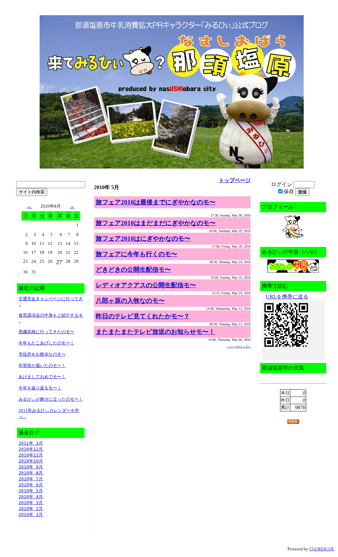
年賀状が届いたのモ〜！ (42, 365)
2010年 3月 (30, 502)
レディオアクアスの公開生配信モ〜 (146, 285)
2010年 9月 (30, 466)
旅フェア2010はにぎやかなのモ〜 (143, 238)
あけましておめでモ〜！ (42, 376)
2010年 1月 (30, 514)
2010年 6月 (30, 484)
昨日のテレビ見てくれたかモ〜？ (143, 316)
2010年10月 (30, 460)
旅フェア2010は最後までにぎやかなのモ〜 (156, 202)
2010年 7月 (30, 478)
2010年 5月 (30, 490)
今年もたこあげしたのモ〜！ (46, 342)
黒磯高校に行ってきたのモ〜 (46, 331)
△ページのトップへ (239, 346)
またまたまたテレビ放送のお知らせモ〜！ (155, 331)
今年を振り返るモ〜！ (39, 387)
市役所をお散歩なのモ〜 (42, 354)
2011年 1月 (30, 443)
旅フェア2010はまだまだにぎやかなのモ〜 (156, 222)
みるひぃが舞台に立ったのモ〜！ (50, 399)
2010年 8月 (30, 472)
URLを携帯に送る (287, 296)
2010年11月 (30, 455)
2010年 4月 (30, 496)
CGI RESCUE (321, 548)
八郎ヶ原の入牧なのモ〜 (130, 300)
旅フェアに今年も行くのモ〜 (136, 254)
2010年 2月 (30, 508)
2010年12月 (30, 449)
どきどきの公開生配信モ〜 (133, 269)
